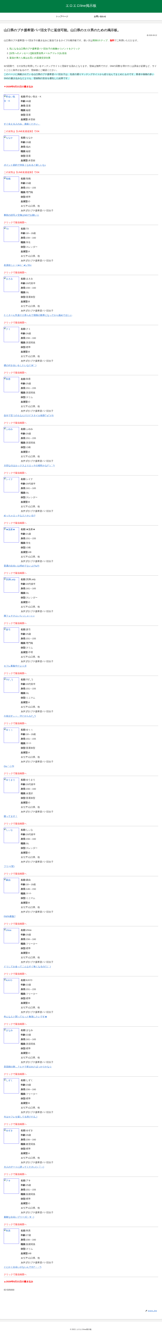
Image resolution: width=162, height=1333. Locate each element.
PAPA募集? (9, 916)
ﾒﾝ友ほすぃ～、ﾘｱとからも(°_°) (20, 716)
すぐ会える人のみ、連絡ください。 (22, 124)
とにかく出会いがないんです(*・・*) (22, 1267)
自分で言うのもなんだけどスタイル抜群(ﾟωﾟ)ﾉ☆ (29, 415)
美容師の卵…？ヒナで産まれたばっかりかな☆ (28, 1066)
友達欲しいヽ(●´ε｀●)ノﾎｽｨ (18, 265)
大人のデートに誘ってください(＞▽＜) (24, 1167)
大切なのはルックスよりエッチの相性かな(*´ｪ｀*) (29, 465)
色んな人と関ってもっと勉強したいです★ (25, 1016)
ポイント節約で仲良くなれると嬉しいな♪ (25, 165)
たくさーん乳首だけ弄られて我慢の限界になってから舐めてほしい (38, 315)
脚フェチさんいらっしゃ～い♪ (19, 616)
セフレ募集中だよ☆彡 (15, 666)
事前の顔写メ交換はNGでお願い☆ (21, 215)
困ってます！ (10, 816)
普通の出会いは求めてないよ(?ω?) (21, 566)
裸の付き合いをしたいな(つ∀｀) (20, 365)
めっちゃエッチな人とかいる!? (19, 515)
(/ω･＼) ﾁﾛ (9, 766)
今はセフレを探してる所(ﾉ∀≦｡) (20, 1117)
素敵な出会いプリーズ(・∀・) (19, 1217)
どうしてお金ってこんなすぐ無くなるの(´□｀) (27, 966)
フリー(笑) (9, 866)
